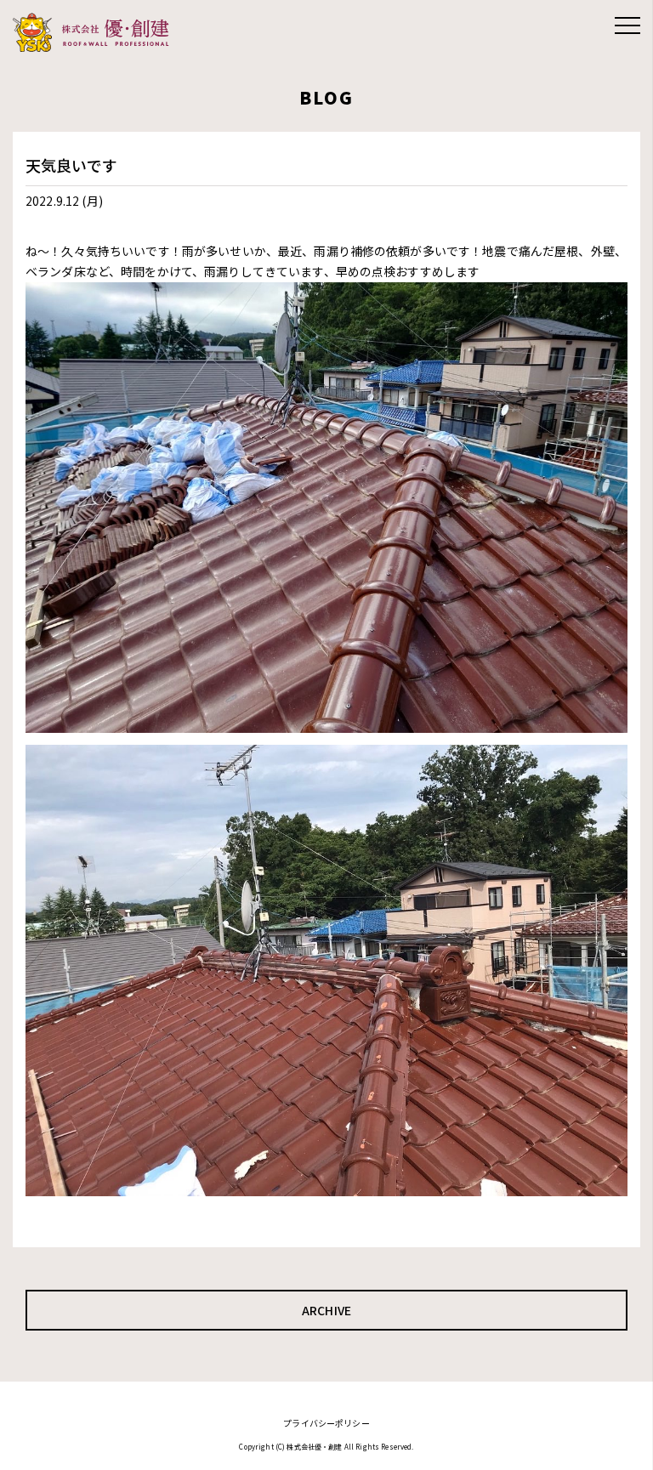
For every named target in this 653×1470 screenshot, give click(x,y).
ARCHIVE (326, 1310)
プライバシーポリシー (326, 1422)
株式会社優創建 (96, 32)
